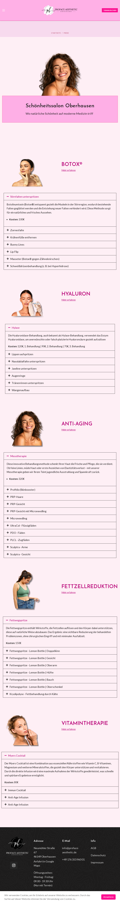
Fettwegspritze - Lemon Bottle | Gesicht (32, 658)
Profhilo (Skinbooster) (22, 489)
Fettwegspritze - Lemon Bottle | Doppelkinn (35, 650)
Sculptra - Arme (19, 547)
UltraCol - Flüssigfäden (23, 525)
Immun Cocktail (17, 790)
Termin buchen (109, 10)
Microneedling (18, 518)
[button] (60, 196)
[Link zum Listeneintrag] (46, 852)
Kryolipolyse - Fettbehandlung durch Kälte (34, 694)
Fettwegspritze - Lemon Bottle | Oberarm (33, 665)
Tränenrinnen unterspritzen (28, 383)
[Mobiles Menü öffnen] (4, 10)
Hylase (16, 327)
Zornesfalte (17, 230)
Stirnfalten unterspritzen (24, 196)
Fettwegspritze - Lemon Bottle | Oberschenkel (36, 686)
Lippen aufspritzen (22, 354)
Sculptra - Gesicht (20, 554)
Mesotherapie (18, 456)
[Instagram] (13, 865)
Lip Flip (14, 251)
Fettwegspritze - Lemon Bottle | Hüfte (32, 672)
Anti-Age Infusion (18, 797)
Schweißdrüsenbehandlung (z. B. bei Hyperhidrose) (39, 266)
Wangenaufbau (20, 390)
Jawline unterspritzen (24, 368)
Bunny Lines (17, 244)
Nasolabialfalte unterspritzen (28, 361)
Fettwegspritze (18, 620)
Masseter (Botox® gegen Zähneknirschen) (34, 258)
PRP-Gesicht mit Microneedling (28, 511)
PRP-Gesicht (17, 504)
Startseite (56, 33)
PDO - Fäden (17, 532)
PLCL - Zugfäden (20, 540)
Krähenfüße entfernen (23, 237)
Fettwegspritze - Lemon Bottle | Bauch (32, 679)
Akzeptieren (108, 897)
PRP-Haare (16, 496)
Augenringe (18, 375)
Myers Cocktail (16, 755)
